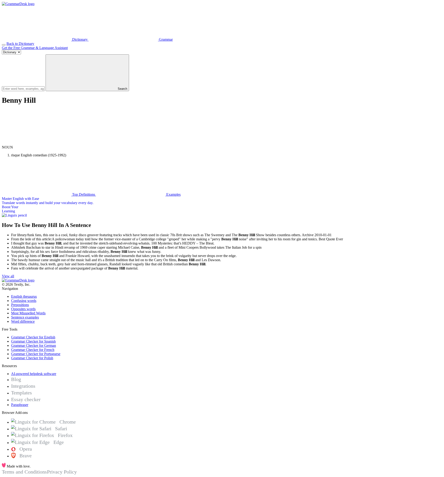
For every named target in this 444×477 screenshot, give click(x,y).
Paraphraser (19, 405)
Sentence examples (25, 317)
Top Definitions (83, 194)
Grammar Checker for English (33, 337)
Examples (173, 194)
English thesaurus (24, 296)
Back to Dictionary (20, 44)
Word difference (23, 321)
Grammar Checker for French (32, 350)
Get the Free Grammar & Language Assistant (35, 48)
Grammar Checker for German (33, 345)
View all (8, 276)
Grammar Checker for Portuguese (35, 354)
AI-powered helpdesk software (33, 374)
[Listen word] (36, 143)
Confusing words (23, 301)
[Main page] (18, 4)
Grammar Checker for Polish (32, 358)
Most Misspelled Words (28, 313)
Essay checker (25, 399)
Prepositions (20, 305)
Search (122, 88)
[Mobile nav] (4, 45)
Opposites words (23, 309)
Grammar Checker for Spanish (33, 341)
